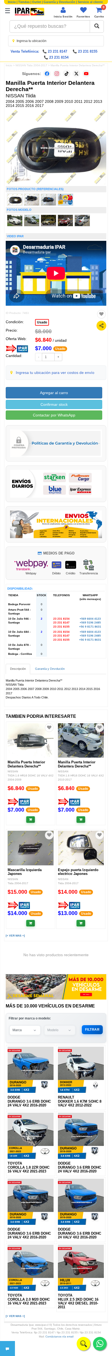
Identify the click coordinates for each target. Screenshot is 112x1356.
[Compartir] (101, 326)
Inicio (12, 2)
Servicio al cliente (90, 2)
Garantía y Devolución (59, 2)
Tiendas (24, 2)
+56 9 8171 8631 (90, 626)
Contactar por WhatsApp (54, 415)
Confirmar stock (54, 404)
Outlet (36, 2)
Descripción (18, 668)
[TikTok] (66, 73)
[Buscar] (97, 26)
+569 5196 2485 (90, 622)
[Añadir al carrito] (30, 819)
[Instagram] (57, 73)
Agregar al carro (54, 393)
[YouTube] (86, 73)
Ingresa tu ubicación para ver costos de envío (55, 372)
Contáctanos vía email (59, 1336)
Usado (42, 322)
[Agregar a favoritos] (101, 314)
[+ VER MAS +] (15, 935)
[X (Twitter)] (76, 73)
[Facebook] (47, 73)
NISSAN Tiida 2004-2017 (31, 65)
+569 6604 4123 (90, 618)
